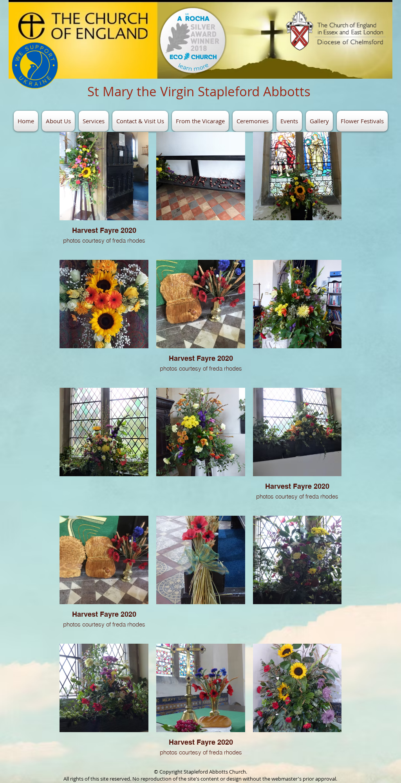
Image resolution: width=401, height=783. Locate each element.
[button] (58, 121)
